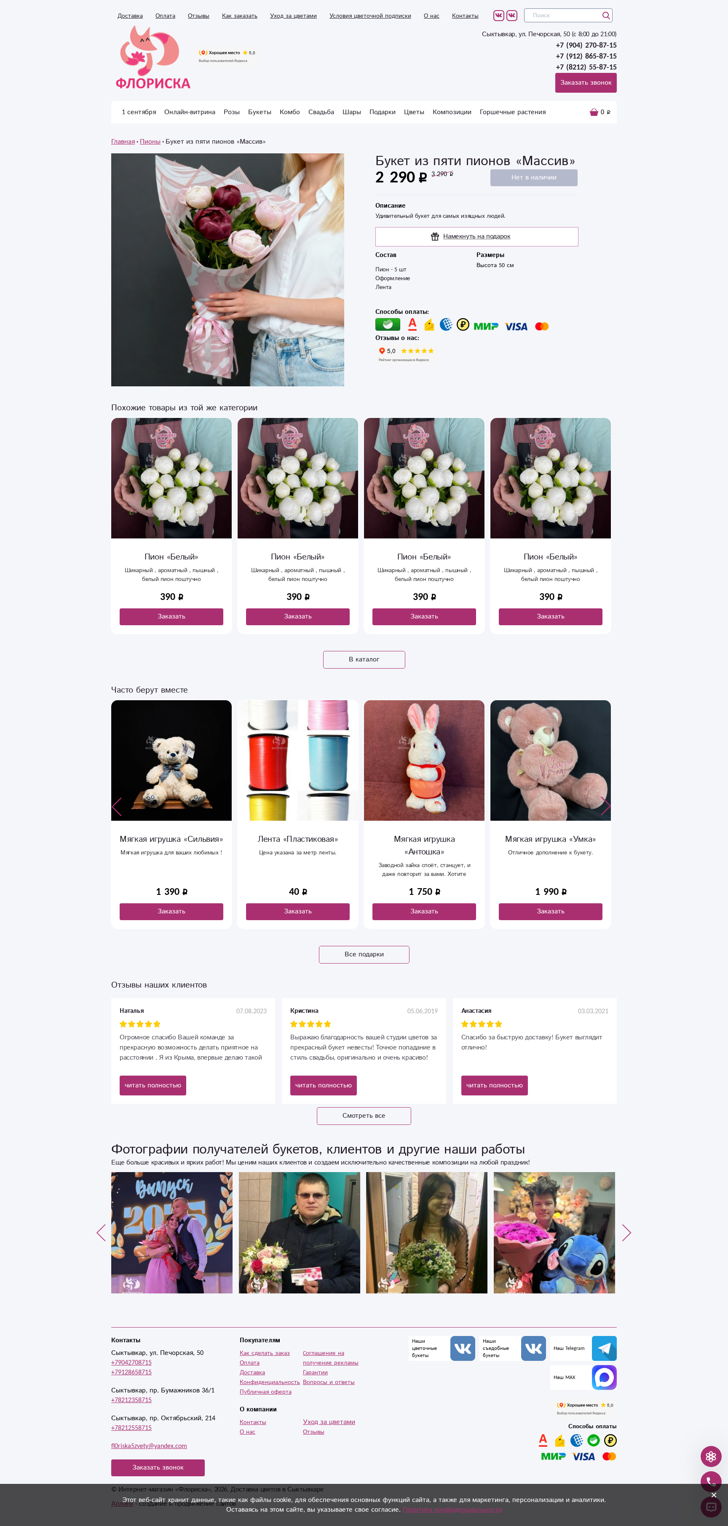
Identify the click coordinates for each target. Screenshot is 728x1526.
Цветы (414, 112)
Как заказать (239, 16)
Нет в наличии (534, 177)
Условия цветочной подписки (370, 16)
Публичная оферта (266, 1392)
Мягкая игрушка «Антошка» (298, 845)
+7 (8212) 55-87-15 (586, 67)
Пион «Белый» (171, 557)
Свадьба (321, 112)
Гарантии (315, 1372)
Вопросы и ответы (329, 1382)
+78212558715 (131, 1428)
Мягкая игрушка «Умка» (424, 839)
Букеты (259, 112)
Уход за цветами (293, 16)
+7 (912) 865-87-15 (586, 56)
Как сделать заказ (265, 1353)
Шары (352, 112)
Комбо (290, 112)
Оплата (165, 16)
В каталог (364, 659)
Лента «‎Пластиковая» (171, 839)
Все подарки (364, 954)
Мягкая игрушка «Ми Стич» (550, 845)
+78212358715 (131, 1400)
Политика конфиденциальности (452, 1510)
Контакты (465, 16)
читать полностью (153, 1085)
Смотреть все (364, 1116)
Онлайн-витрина (189, 112)
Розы (232, 112)
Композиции (452, 112)
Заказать (171, 616)
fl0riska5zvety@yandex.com (149, 1446)
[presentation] (117, 806)
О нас (431, 16)
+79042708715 (131, 1363)
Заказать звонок (586, 83)
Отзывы (198, 16)
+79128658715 (131, 1372)
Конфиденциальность (270, 1382)
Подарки (382, 112)
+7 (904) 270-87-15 (586, 45)
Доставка (130, 16)
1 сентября (139, 112)
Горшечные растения (513, 112)
